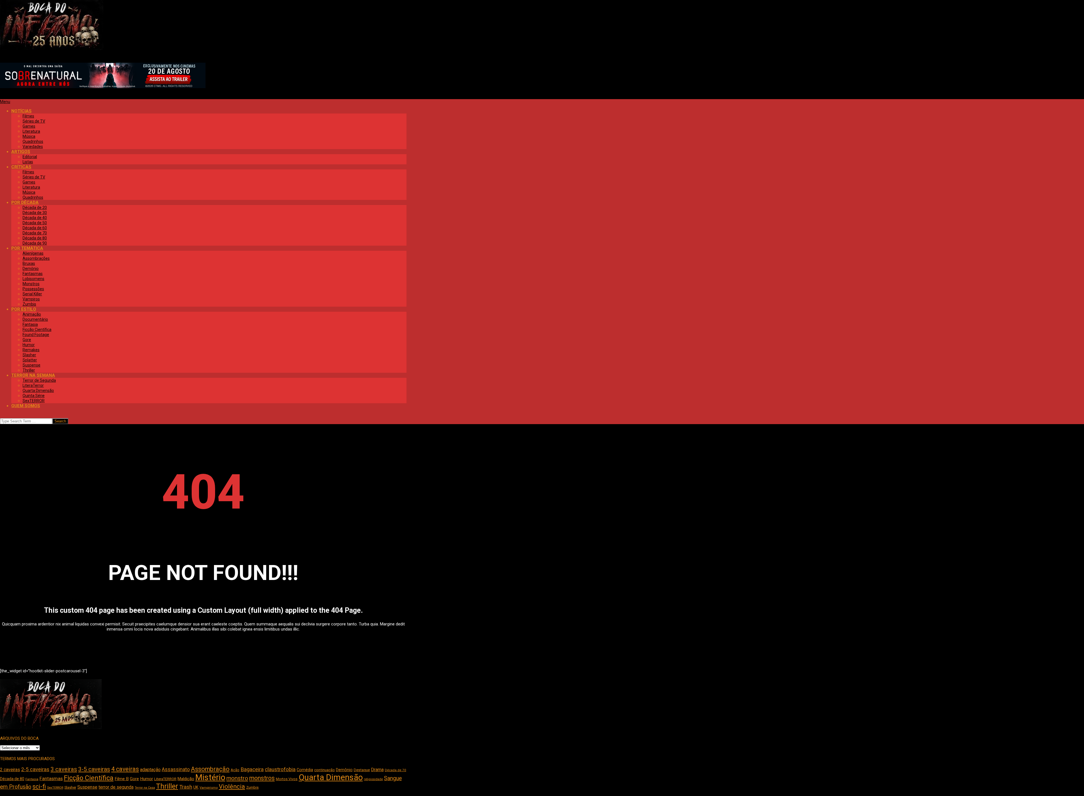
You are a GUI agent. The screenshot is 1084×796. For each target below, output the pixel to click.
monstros (262, 778)
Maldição (186, 778)
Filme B (122, 778)
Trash (185, 787)
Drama (377, 769)
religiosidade (373, 779)
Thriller (167, 786)
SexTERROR (55, 788)
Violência (232, 786)
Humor (146, 778)
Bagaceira (252, 769)
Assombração (210, 769)
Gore (134, 778)
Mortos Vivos (287, 779)
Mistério (210, 777)
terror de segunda (116, 787)
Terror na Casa (145, 788)
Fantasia (31, 779)
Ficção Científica (88, 778)
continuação (324, 770)
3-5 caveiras (94, 769)
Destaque (362, 770)
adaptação (150, 769)
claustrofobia (280, 769)
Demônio (344, 769)
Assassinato (176, 769)
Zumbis (252, 787)
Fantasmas (51, 778)
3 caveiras (64, 769)
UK (195, 787)
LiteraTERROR (165, 779)
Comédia (305, 769)
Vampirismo (209, 788)
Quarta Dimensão (331, 777)
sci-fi (39, 786)
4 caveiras (125, 769)
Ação (235, 770)
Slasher (70, 787)
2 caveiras (10, 769)
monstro (237, 778)
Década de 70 (395, 770)
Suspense (87, 787)
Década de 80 (12, 779)
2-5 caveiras (35, 769)
